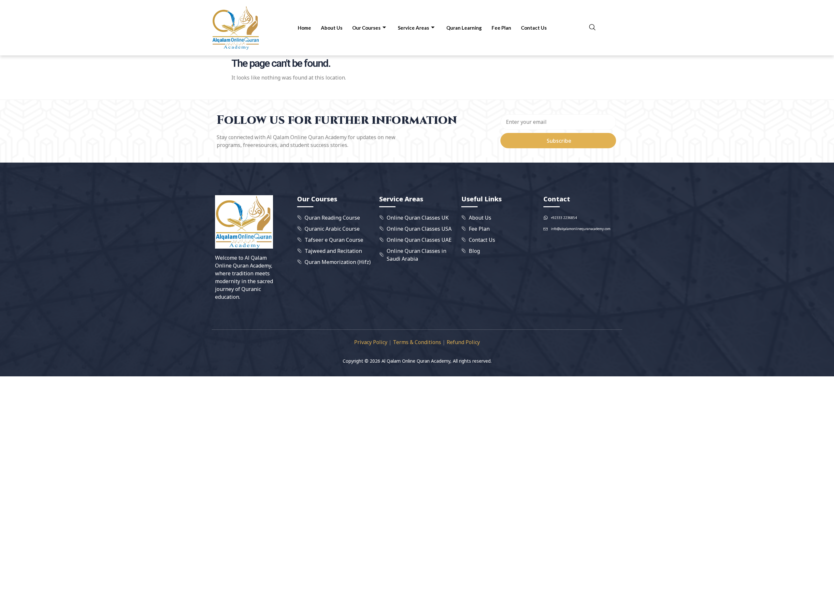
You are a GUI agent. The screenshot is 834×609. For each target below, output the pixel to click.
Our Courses (366, 28)
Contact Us (534, 28)
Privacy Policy (370, 342)
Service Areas (413, 28)
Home (304, 28)
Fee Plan (501, 28)
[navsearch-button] (592, 27)
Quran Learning (464, 28)
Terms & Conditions (417, 342)
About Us (331, 28)
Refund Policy (463, 342)
